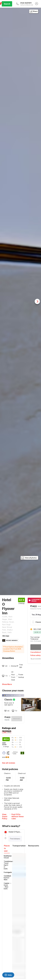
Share (35, 11)
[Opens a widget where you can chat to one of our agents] (8, 975)
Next (37, 301)
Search (7, 4)
